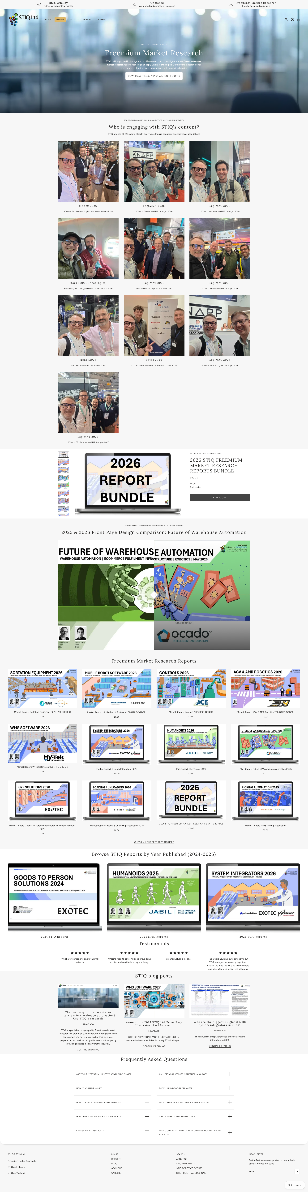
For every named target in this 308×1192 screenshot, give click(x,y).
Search (180, 1154)
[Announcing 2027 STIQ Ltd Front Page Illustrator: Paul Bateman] (154, 1001)
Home (114, 1154)
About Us (116, 1168)
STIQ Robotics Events (189, 1168)
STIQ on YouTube (16, 1173)
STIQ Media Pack (185, 1163)
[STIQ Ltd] (24, 20)
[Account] (292, 19)
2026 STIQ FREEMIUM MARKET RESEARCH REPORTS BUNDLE (216, 465)
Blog (114, 1163)
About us (181, 1159)
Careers (116, 1173)
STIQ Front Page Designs (191, 1173)
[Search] (286, 19)
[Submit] (297, 1171)
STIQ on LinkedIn (16, 1167)
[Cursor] (154, 595)
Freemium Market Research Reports (154, 661)
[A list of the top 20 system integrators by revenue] (219, 1001)
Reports (116, 1159)
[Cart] (298, 19)
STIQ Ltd (194, 478)
